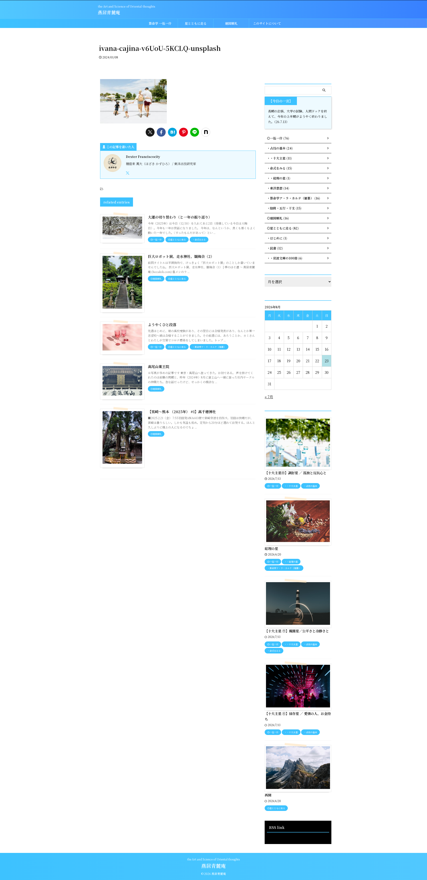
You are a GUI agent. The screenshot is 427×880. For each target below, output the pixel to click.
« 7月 (269, 396)
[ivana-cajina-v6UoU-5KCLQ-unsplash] (172, 132)
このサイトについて (267, 23)
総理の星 (271, 548)
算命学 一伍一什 (160, 23)
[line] (194, 132)
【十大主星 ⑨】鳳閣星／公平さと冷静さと (297, 630)
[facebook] (161, 132)
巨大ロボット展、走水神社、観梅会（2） (181, 256)
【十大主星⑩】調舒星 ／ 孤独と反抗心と (295, 472)
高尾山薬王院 (158, 366)
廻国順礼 (231, 23)
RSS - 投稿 (274, 837)
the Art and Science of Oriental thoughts (213, 859)
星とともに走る (196, 23)
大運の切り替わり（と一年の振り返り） (180, 217)
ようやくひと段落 (162, 324)
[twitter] (150, 132)
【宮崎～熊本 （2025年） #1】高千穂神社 (182, 411)
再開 (268, 794)
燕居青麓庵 (109, 12)
